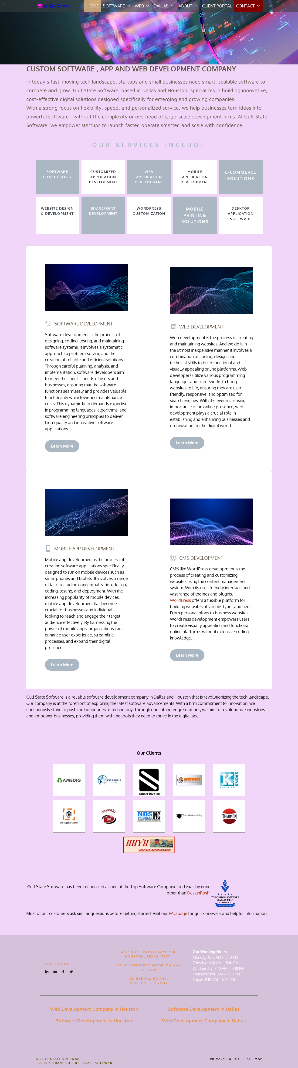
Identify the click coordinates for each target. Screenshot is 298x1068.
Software (114, 5)
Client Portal (217, 5)
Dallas (161, 5)
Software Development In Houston (94, 1021)
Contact (245, 5)
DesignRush (198, 892)
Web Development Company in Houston (94, 1009)
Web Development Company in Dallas (204, 1021)
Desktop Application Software (241, 213)
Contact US (57, 963)
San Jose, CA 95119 (149, 983)
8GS (39, 1063)
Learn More (62, 446)
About (185, 5)
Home (92, 5)
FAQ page (178, 913)
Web (139, 5)
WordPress (180, 600)
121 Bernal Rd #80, (149, 978)
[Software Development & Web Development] (54, 6)
